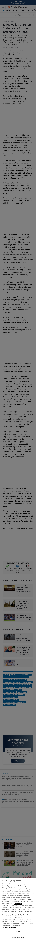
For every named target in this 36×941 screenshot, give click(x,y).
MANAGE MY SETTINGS (18, 937)
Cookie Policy (18, 903)
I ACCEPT (18, 931)
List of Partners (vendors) (9, 927)
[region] (18, 909)
